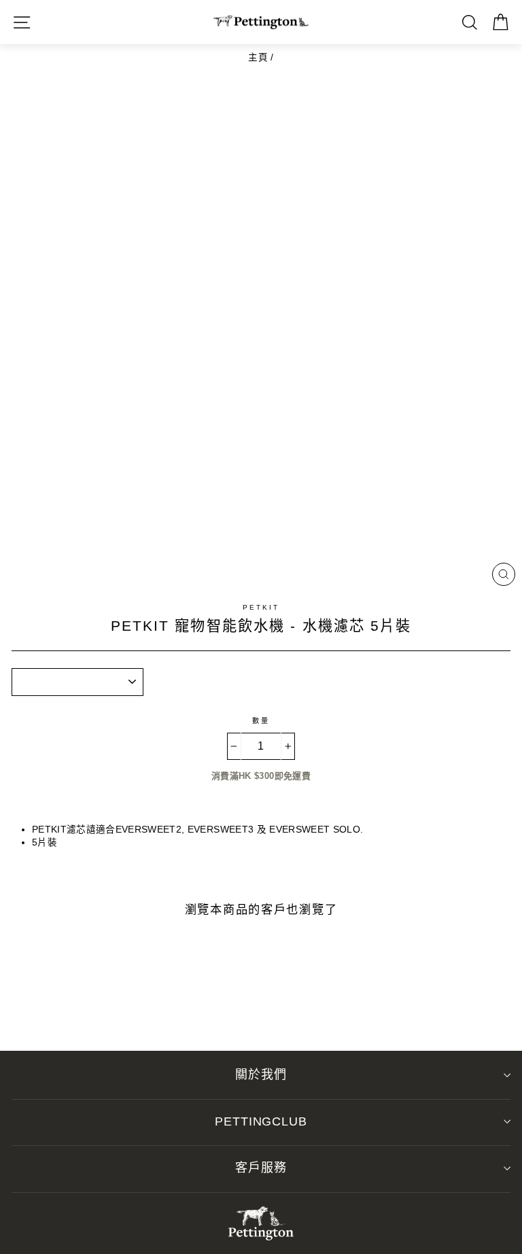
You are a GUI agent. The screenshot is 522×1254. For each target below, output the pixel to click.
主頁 (258, 57)
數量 (261, 721)
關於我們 (261, 1074)
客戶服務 (261, 1167)
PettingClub (261, 1121)
